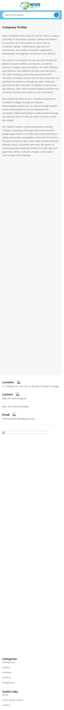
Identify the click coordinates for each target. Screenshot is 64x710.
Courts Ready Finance (12, 700)
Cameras (6, 677)
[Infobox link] (11, 382)
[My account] (58, 5)
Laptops (6, 667)
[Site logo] (31, 4)
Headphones (8, 682)
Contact (6, 705)
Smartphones (8, 662)
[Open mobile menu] (3, 5)
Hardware (7, 672)
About (5, 694)
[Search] (56, 14)
